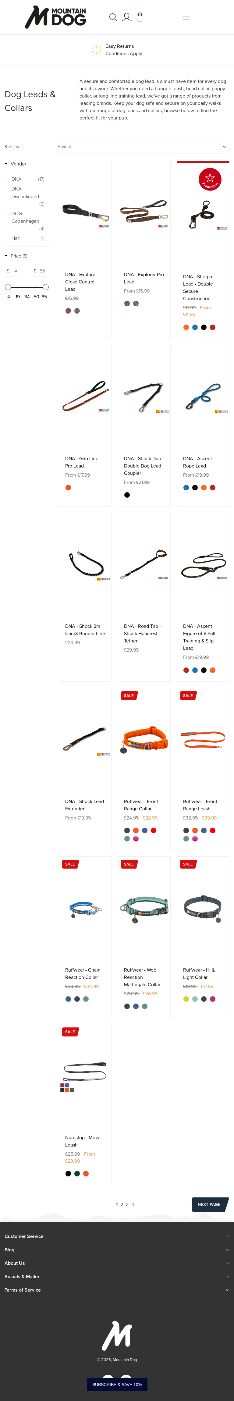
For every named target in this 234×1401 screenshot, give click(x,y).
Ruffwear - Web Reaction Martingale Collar (142, 977)
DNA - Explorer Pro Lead (144, 278)
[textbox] (15, 271)
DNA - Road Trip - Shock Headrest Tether (142, 633)
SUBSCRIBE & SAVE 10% (117, 1384)
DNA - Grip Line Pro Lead (81, 462)
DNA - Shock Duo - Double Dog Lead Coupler (144, 466)
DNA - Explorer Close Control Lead (81, 282)
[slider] (8, 287)
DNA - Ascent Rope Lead (197, 462)
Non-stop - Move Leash (83, 1141)
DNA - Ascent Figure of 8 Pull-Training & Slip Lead (200, 637)
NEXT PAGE (209, 1204)
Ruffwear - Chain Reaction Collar (83, 973)
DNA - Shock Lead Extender (84, 805)
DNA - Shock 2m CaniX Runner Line (85, 630)
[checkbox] (28, 179)
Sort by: (13, 147)
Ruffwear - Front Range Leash (200, 805)
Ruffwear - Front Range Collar (141, 805)
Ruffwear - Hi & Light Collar (199, 973)
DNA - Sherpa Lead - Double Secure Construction (198, 287)
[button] (113, 17)
